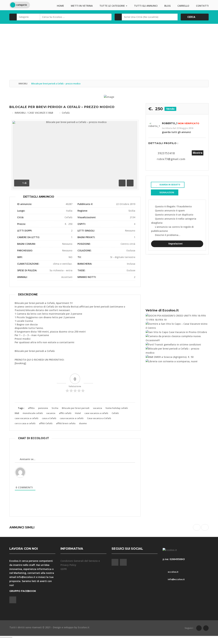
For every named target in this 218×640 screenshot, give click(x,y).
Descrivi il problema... (167, 235)
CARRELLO (183, 5)
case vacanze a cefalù (96, 413)
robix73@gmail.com (171, 159)
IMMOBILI (23, 83)
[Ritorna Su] (207, 618)
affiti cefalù (65, 413)
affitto (31, 408)
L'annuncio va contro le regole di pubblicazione (172, 228)
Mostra (197, 152)
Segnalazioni (175, 243)
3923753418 (166, 153)
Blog (167, 5)
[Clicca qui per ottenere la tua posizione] (174, 17)
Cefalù (66, 112)
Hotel (78, 413)
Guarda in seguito (169, 185)
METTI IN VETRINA (82, 5)
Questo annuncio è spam (170, 210)
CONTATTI (202, 5)
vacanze (50, 413)
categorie (21, 5)
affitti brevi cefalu (65, 423)
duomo (83, 423)
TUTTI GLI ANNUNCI (146, 5)
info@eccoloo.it (26, 577)
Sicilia (55, 408)
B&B (17, 413)
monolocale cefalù (33, 413)
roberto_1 (169, 123)
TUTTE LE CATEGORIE (112, 5)
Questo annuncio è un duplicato (174, 214)
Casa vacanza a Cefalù (99, 418)
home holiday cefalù (117, 408)
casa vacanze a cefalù (71, 418)
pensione (43, 408)
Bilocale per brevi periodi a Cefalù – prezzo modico (62, 107)
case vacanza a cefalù (26, 418)
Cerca (191, 17)
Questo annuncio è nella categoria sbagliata (173, 220)
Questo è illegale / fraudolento (173, 206)
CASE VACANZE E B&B (40, 112)
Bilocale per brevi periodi (75, 408)
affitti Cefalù (45, 423)
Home (60, 5)
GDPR (63, 569)
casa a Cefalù (49, 418)
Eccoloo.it (83, 627)
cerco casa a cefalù (25, 423)
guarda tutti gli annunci (176, 132)
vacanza (97, 408)
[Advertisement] (109, 49)
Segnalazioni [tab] (166, 192)
